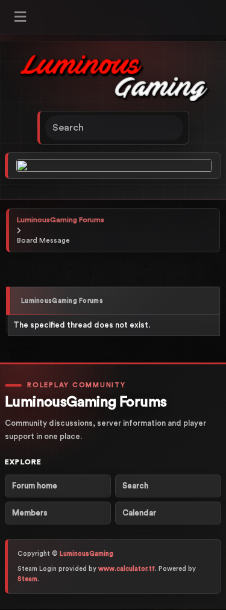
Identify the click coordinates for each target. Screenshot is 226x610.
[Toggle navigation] (20, 17)
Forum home (34, 486)
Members (30, 513)
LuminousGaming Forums (60, 219)
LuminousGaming (86, 553)
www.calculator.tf (126, 568)
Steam (27, 579)
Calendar (139, 513)
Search (135, 486)
